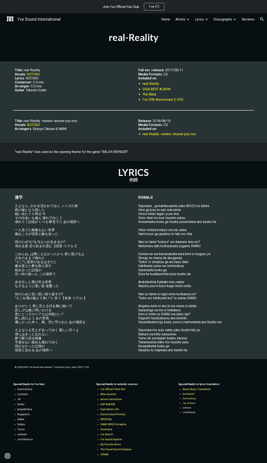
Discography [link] (223, 19)
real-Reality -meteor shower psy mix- (169, 134)
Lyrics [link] (199, 19)
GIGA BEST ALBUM (156, 89)
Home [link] (165, 19)
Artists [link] (180, 19)
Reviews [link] (248, 19)
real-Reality (150, 84)
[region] (133, 6)
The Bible (149, 94)
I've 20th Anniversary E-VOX (162, 100)
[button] (262, 19)
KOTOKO (33, 74)
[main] (133, 37)
